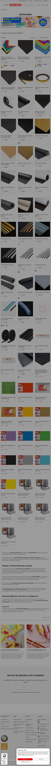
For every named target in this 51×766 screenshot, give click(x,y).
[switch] (4, 763)
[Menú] (7, 754)
